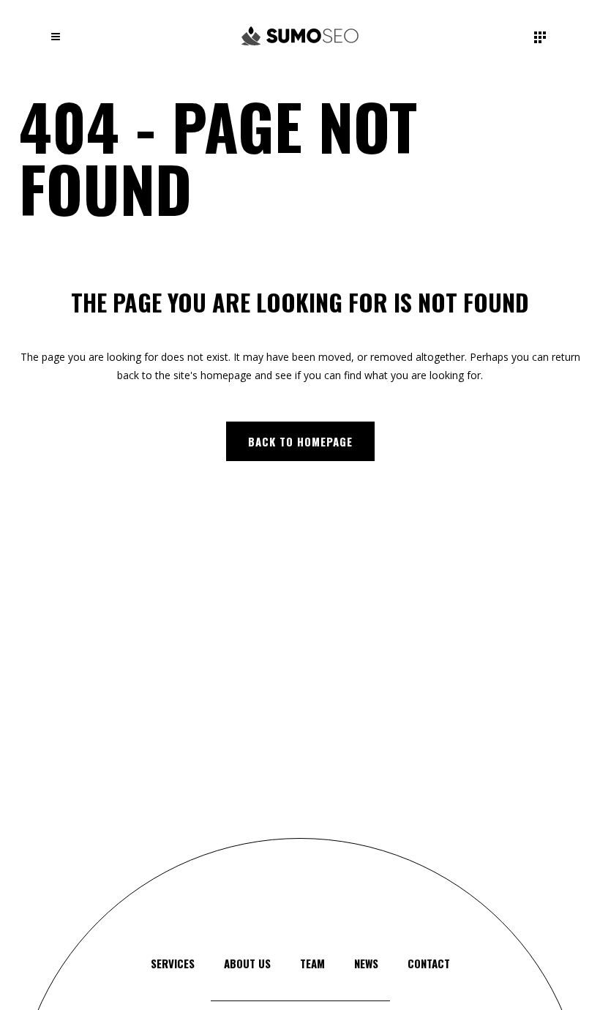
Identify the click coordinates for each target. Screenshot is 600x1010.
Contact (429, 963)
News (366, 963)
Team (312, 963)
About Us (247, 963)
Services (173, 963)
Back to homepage (300, 441)
